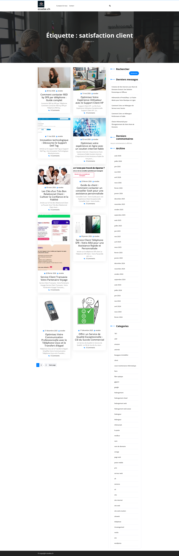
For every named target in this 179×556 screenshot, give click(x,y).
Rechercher (122, 69)
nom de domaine (120, 446)
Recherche (134, 73)
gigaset (116, 382)
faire (115, 371)
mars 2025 (117, 247)
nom (115, 441)
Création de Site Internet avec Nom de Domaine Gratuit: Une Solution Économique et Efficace (124, 89)
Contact (71, 6)
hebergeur (117, 414)
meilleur (117, 436)
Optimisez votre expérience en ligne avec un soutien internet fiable (89, 145)
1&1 (115, 333)
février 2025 (118, 252)
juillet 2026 (118, 161)
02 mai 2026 (86, 139)
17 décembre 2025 (86, 330)
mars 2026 (117, 183)
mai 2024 (117, 301)
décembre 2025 (119, 199)
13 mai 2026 (86, 93)
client (116, 360)
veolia (116, 532)
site (115, 495)
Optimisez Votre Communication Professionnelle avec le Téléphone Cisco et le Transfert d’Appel (54, 340)
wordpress (117, 543)
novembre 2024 (119, 269)
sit (115, 489)
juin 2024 (117, 296)
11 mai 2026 (51, 136)
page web (117, 457)
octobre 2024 (118, 274)
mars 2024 (117, 312)
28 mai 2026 (51, 91)
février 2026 (118, 188)
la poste (117, 430)
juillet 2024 (118, 290)
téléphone (117, 522)
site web (117, 506)
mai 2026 (117, 172)
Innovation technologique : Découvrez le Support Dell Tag (54, 142)
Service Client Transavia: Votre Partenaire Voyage (54, 278)
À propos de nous (61, 6)
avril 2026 (117, 177)
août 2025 (117, 220)
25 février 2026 (86, 181)
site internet (118, 500)
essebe (60, 91)
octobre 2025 (118, 209)
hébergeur (117, 419)
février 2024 (118, 317)
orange (116, 452)
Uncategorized (119, 527)
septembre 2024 (119, 279)
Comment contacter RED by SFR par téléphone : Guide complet (54, 97)
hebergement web (120, 403)
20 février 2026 (51, 273)
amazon (117, 344)
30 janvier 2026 (86, 236)
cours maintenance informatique (125, 366)
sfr (115, 479)
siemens (117, 484)
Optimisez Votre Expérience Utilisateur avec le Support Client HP (89, 100)
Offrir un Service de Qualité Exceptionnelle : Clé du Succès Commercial (89, 336)
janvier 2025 (118, 258)
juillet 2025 (118, 226)
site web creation (120, 511)
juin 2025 (117, 231)
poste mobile (118, 462)
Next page (52, 365)
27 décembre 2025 (51, 331)
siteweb (117, 516)
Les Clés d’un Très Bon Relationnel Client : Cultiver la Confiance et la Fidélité (54, 195)
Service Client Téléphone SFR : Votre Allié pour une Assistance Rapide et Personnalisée (89, 244)
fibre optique (118, 376)
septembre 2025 (119, 215)
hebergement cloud (120, 398)
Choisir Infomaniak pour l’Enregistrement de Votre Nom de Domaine (123, 124)
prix (115, 468)
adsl (115, 339)
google (116, 387)
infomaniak (118, 425)
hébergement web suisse (122, 409)
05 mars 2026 (51, 187)
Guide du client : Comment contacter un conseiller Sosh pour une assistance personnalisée (89, 189)
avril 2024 (117, 306)
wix (115, 538)
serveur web (118, 473)
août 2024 (117, 285)
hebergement (118, 393)
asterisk (117, 349)
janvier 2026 (118, 193)
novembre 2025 (119, 204)
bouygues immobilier (121, 355)
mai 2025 (117, 236)
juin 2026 (117, 166)
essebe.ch (44, 9)
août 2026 (117, 156)
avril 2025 (117, 242)
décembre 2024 (119, 263)
